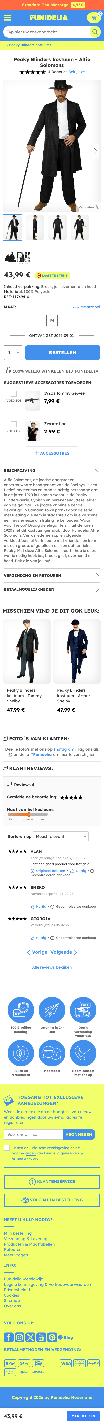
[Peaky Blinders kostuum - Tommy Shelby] (27, 651)
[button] (95, 151)
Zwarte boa (55, 423)
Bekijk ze (76, 71)
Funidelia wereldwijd (23, 1278)
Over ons (12, 1305)
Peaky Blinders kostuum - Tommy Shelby (24, 695)
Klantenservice (55, 1181)
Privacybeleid (17, 1289)
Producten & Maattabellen (29, 1244)
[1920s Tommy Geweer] (32, 401)
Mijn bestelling (18, 1233)
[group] (12, 227)
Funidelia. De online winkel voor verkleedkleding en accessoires (49, 17)
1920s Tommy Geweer (65, 393)
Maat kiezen (83, 1416)
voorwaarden (24, 1153)
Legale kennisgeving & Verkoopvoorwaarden (47, 1284)
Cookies (11, 1295)
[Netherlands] (9, 1337)
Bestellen (62, 352)
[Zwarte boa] (32, 431)
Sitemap (12, 1300)
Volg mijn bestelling (56, 1199)
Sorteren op (20, 836)
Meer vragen (16, 1254)
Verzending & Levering (25, 1238)
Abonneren (79, 1134)
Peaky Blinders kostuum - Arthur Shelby (73, 695)
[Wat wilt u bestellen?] (7, 18)
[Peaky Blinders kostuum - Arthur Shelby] (77, 651)
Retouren (13, 1249)
